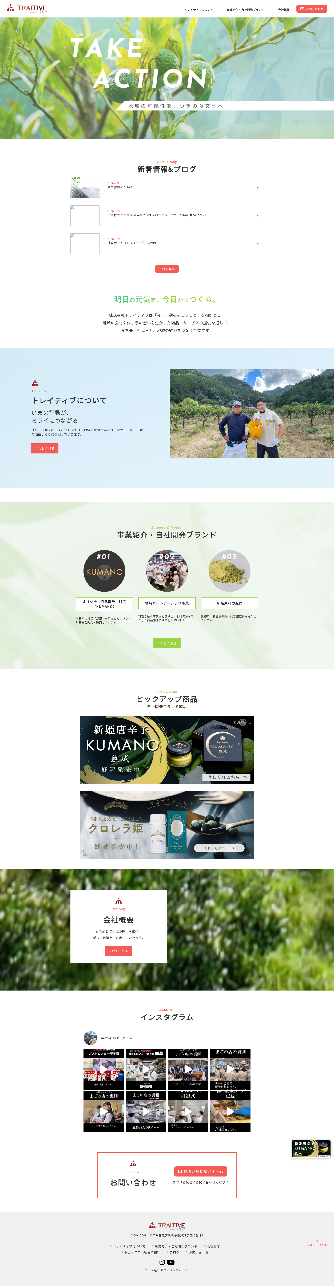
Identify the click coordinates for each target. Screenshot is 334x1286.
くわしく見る (45, 448)
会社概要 (284, 9)
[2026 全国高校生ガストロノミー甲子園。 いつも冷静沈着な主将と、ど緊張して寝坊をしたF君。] (104, 1069)
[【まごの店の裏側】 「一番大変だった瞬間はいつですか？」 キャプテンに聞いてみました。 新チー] (188, 1069)
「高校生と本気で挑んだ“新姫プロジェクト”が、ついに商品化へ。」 (157, 215)
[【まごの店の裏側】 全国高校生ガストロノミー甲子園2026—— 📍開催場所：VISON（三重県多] (146, 1069)
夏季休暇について (120, 187)
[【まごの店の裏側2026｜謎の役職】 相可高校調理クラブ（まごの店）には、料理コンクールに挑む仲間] (230, 1069)
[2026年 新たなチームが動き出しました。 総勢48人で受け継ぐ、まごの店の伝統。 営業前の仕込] (146, 1111)
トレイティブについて (198, 9)
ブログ (172, 1252)
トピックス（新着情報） (140, 1252)
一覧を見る (167, 269)
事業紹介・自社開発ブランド (246, 9)
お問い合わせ (312, 9)
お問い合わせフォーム (200, 1171)
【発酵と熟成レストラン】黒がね (132, 243)
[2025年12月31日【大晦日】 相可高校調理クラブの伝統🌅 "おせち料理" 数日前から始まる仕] (230, 1111)
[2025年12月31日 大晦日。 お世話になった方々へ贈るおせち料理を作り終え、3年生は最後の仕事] (188, 1111)
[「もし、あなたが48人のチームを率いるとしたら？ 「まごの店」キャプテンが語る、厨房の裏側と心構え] (104, 1111)
